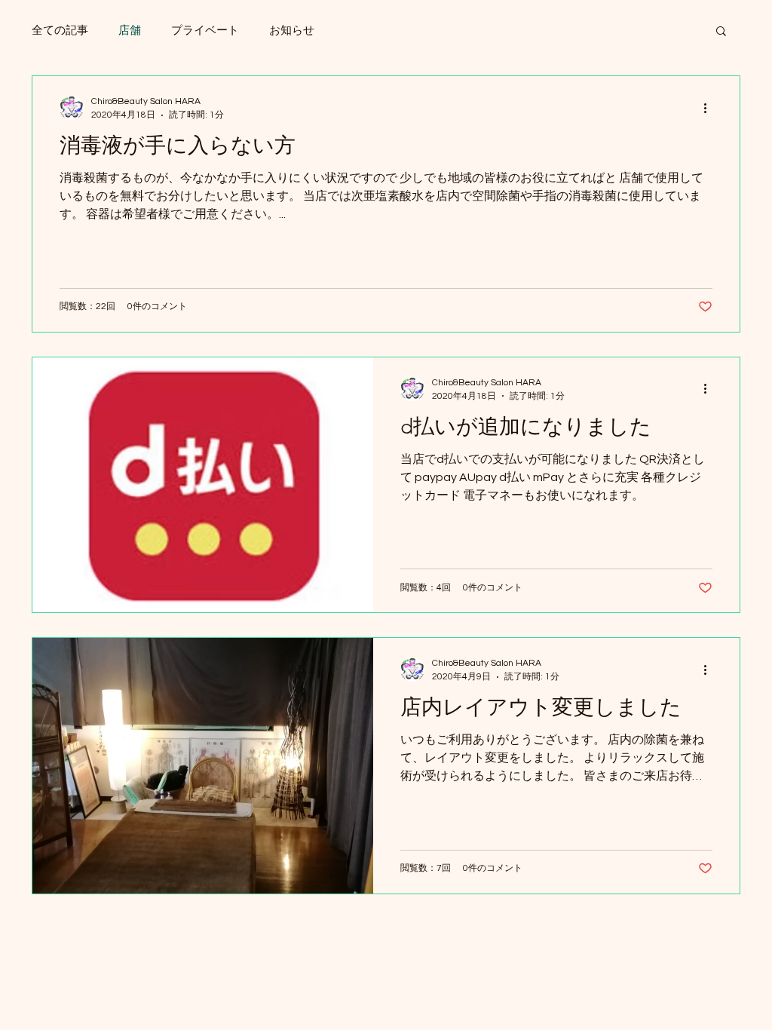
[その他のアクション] (710, 108)
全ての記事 (60, 30)
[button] (721, 32)
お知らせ (291, 30)
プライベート (205, 30)
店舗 (129, 30)
